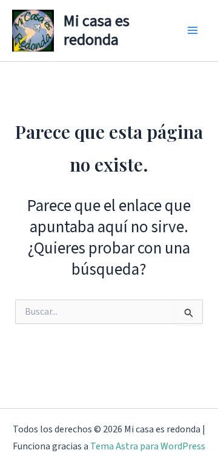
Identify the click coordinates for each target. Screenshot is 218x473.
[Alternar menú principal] (192, 30)
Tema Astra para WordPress (147, 446)
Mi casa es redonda (97, 30)
